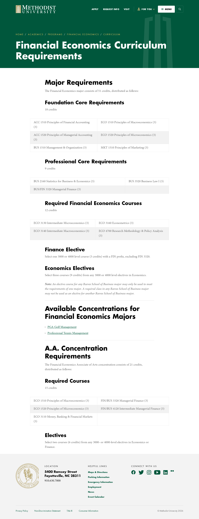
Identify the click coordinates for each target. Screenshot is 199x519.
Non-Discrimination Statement (47, 511)
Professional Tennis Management (67, 333)
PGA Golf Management (61, 327)
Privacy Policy (22, 511)
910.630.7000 (53, 480)
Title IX (69, 511)
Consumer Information (88, 511)
